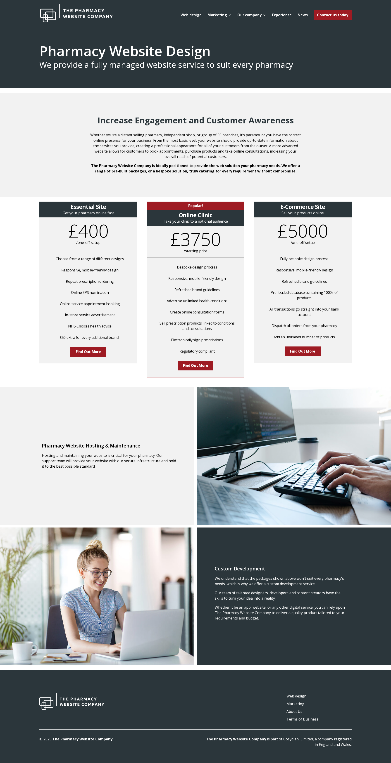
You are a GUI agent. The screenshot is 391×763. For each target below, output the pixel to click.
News (303, 15)
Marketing (217, 15)
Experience (282, 15)
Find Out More (88, 351)
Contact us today (332, 14)
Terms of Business (302, 719)
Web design (191, 15)
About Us (294, 711)
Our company (249, 15)
